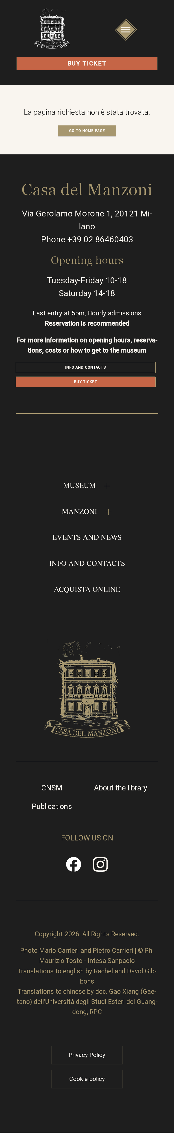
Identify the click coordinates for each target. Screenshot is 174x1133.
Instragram (100, 868)
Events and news (87, 537)
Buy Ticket (87, 63)
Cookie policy (87, 1078)
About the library (120, 788)
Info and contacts (85, 367)
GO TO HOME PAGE (87, 131)
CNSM (51, 788)
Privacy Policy (87, 1054)
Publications (52, 806)
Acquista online (87, 589)
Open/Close (126, 39)
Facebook (74, 868)
